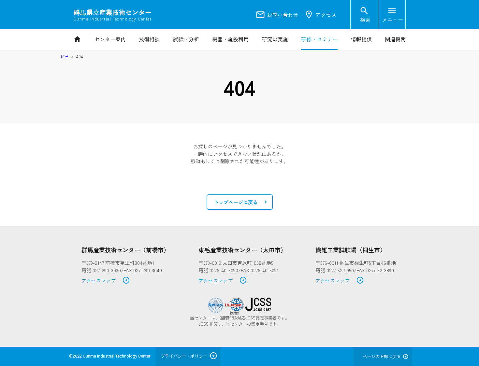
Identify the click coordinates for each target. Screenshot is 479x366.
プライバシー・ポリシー (184, 356)
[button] (240, 202)
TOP (64, 56)
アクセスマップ (105, 281)
